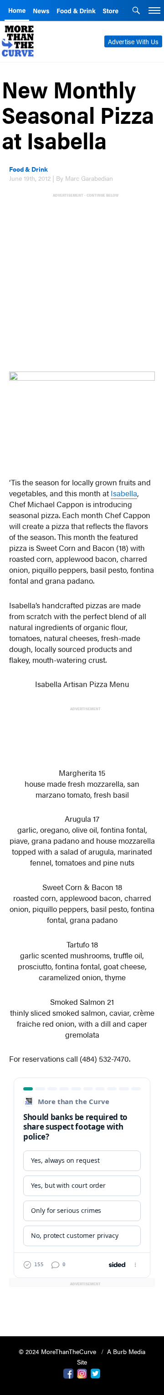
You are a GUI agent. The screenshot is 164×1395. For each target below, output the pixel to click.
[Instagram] (82, 1373)
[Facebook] (68, 1373)
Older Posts (82, 1306)
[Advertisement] (82, 280)
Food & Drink (28, 168)
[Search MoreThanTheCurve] (136, 11)
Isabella (124, 493)
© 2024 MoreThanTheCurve (58, 1351)
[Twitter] (96, 1373)
